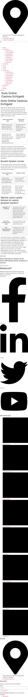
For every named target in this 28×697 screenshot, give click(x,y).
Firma (4, 65)
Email (1, 685)
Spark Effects (8, 60)
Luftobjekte (8, 57)
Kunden (4, 67)
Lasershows (8, 62)
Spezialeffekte (9, 54)
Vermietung (6, 49)
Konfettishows (9, 50)
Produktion (5, 64)
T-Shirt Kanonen (9, 52)
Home (4, 47)
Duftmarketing (9, 59)
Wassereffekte (9, 55)
